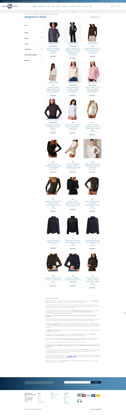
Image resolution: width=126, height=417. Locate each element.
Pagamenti (53, 397)
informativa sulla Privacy (76, 385)
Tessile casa (66, 402)
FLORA (53, 85)
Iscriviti (96, 382)
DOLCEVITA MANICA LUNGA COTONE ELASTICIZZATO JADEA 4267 (92, 280)
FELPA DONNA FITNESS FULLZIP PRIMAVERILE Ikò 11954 (72, 242)
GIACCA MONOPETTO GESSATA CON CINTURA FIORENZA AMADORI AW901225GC (72, 51)
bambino (58, 6)
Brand (90, 6)
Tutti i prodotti (28, 14)
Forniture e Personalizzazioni (41, 402)
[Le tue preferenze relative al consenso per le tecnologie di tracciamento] (125, 312)
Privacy (52, 398)
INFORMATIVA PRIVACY (29, 409)
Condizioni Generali (55, 394)
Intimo (65, 398)
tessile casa (65, 6)
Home (39, 394)
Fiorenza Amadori (73, 85)
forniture (85, 6)
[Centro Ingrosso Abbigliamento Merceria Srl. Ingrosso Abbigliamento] (10, 6)
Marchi (65, 395)
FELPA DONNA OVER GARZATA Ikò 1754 (53, 241)
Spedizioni (53, 395)
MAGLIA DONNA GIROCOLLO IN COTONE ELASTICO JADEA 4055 (72, 203)
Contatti (111, 1)
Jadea (73, 122)
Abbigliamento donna (45, 14)
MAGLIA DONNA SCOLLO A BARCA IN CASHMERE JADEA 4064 (92, 166)
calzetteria (73, 6)
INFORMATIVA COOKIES (37, 409)
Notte (65, 399)
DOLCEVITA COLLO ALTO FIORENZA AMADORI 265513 (53, 126)
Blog (39, 398)
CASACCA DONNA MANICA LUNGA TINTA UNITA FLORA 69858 (53, 89)
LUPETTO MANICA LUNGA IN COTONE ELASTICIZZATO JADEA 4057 (92, 204)
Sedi (106, 1)
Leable (53, 275)
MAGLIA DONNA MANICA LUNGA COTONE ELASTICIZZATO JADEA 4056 (53, 204)
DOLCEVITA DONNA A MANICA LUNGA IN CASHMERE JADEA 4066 (72, 166)
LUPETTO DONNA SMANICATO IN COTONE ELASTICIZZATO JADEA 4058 (92, 127)
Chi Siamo (102, 1)
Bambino (65, 401)
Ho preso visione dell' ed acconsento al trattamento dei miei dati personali (82, 385)
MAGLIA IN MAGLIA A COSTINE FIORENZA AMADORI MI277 (72, 89)
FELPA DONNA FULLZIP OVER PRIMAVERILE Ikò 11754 (93, 242)
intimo (48, 6)
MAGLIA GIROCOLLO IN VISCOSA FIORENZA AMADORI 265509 (92, 89)
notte (53, 6)
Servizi (116, 1)
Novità (34, 6)
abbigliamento (41, 6)
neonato (79, 6)
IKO (53, 238)
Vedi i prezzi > (53, 56)
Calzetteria (66, 403)
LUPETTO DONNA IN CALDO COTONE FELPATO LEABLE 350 (73, 280)
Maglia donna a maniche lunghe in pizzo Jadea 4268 (53, 166)
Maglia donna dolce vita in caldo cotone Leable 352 (53, 280)
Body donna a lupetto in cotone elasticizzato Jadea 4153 (73, 126)
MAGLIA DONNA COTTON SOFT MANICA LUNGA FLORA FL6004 (92, 50)
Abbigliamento (36, 14)
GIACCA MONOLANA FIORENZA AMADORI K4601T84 (53, 50)
